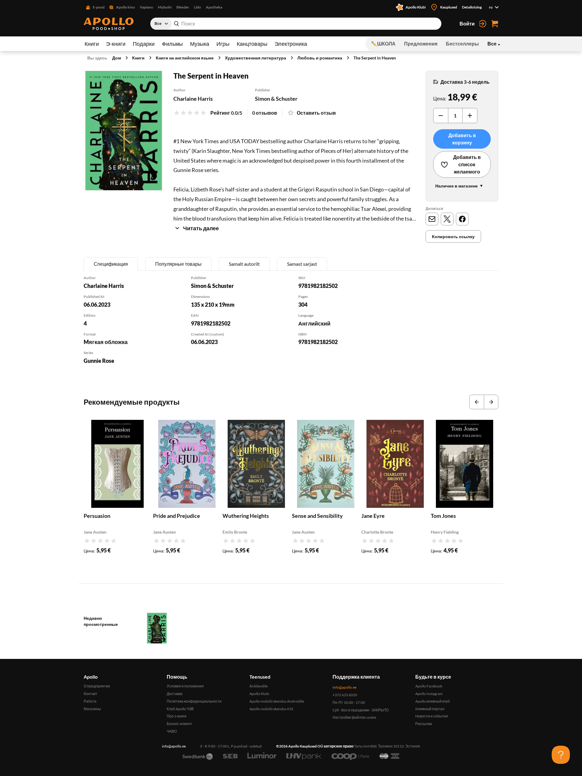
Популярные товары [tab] (178, 264)
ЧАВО (172, 731)
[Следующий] (491, 402)
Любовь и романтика (319, 57)
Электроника (291, 43)
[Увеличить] (470, 115)
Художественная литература (255, 57)
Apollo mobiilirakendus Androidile (276, 701)
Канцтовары (252, 43)
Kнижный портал (429, 709)
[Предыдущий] (476, 402)
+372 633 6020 (345, 695)
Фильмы (172, 43)
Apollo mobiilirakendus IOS (271, 709)
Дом (116, 57)
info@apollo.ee (344, 687)
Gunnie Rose (99, 360)
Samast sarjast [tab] (302, 264)
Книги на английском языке (185, 57)
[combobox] (295, 24)
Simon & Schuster (276, 98)
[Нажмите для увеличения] (123, 131)
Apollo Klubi (259, 693)
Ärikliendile (258, 686)
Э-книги (115, 43)
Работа (90, 701)
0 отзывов (264, 113)
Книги (92, 43)
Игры (222, 43)
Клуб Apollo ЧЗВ (180, 709)
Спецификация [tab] (111, 264)
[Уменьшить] (440, 115)
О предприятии (97, 686)
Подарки (144, 43)
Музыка (199, 43)
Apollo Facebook (428, 686)
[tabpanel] (291, 327)
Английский (314, 323)
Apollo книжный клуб (432, 701)
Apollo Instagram (429, 693)
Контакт (90, 693)
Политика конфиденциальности (194, 701)
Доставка (174, 693)
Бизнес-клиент (179, 723)
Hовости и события (431, 716)
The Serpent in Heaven (374, 57)
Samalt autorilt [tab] (244, 264)
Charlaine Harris (193, 98)
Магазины (92, 709)
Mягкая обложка (106, 342)
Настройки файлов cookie (354, 717)
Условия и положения (185, 686)
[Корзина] (494, 24)
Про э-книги (176, 716)
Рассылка (423, 723)
